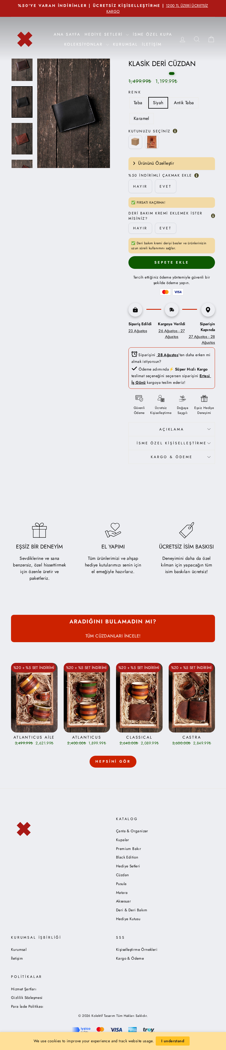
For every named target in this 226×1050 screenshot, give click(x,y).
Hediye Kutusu (128, 919)
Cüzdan (122, 875)
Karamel (141, 118)
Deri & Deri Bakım (131, 910)
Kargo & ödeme (172, 457)
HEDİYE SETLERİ (105, 34)
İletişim (152, 44)
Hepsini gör (113, 761)
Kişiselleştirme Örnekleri (136, 949)
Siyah (158, 102)
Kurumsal (125, 44)
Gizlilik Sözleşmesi (27, 997)
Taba (138, 102)
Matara (122, 892)
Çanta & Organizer (132, 831)
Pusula (121, 883)
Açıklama (171, 429)
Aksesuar (123, 901)
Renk (134, 92)
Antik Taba (184, 102)
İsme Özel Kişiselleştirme (172, 443)
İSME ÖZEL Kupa (152, 34)
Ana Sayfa (67, 34)
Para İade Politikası (27, 1006)
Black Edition (127, 857)
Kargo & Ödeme (130, 958)
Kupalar (122, 839)
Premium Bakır (128, 848)
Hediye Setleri (128, 866)
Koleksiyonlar (84, 44)
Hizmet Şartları (23, 989)
